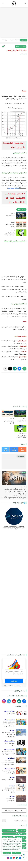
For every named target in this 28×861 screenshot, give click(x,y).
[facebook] (24, 701)
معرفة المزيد (7, 853)
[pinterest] (14, 701)
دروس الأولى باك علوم (20, 834)
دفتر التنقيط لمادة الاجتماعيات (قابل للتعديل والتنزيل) (8, 790)
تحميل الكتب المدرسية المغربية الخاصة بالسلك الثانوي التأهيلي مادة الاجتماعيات (9, 724)
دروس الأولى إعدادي (20, 47)
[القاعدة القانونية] (21, 215)
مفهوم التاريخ (11, 714)
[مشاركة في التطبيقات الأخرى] (5, 368)
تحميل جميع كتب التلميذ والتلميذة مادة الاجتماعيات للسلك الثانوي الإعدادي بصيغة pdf (8, 735)
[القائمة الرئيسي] (25, 3)
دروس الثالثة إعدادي (20, 837)
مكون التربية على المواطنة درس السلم (9, 234)
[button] (19, 368)
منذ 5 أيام (11, 758)
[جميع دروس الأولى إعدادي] (21, 224)
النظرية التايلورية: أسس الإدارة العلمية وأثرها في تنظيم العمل (10, 40)
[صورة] (21, 713)
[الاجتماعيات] (14, 3)
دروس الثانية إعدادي (8, 837)
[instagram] (4, 701)
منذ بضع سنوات (9, 711)
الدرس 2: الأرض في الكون (8, 780)
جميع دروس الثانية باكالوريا (10, 744)
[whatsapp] (19, 701)
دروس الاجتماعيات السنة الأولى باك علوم (8, 772)
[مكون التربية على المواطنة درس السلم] (21, 232)
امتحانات (23, 830)
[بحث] (3, 3)
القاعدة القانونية (10, 216)
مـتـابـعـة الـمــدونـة (14, 810)
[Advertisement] (14, 23)
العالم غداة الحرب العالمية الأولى (10, 800)
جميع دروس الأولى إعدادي (10, 225)
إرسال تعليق (21, 456)
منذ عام (11, 730)
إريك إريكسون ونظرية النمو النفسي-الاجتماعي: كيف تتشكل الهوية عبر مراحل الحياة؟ (15, 491)
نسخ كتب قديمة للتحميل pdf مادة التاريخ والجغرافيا (8, 753)
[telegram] (9, 701)
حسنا (16, 853)
